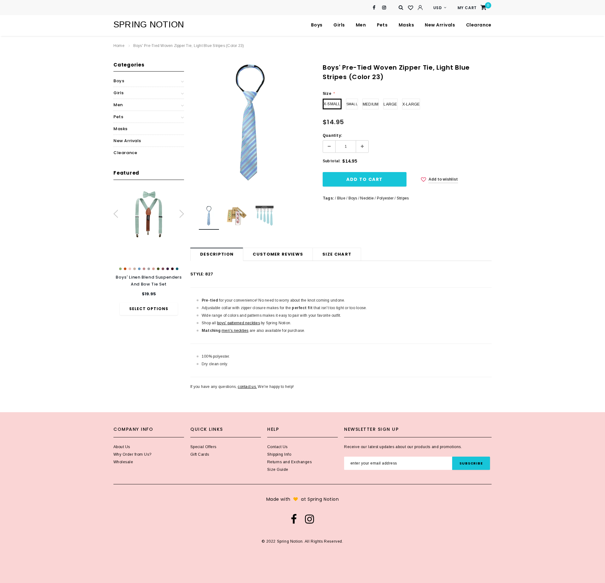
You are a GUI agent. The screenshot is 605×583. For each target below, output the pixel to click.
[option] (148, 252)
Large (390, 104)
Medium (370, 104)
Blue (341, 198)
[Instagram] (384, 7)
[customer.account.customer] (420, 8)
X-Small (332, 104)
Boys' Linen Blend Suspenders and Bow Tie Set (149, 280)
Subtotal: (332, 161)
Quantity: (332, 135)
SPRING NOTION (148, 24)
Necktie (367, 198)
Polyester (385, 198)
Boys (353, 198)
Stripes (403, 198)
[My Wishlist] (410, 8)
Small (352, 104)
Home (118, 45)
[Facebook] (374, 7)
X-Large (411, 104)
